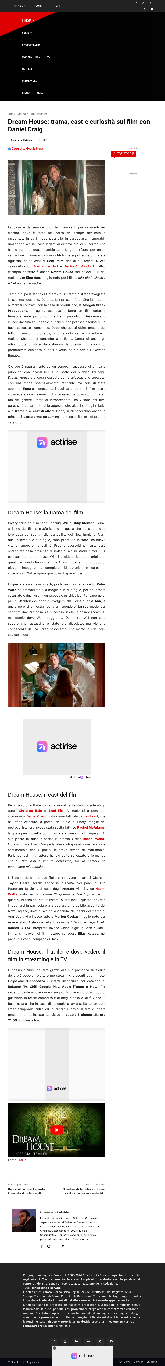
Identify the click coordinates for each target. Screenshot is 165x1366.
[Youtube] (152, 9)
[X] (144, 9)
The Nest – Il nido (77, 266)
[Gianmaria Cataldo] (24, 1229)
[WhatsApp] (82, 150)
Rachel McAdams (91, 827)
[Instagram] (143, 3)
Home (11, 113)
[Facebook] (136, 3)
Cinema (22, 113)
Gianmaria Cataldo (21, 139)
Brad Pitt (55, 811)
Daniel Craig (36, 816)
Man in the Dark (46, 266)
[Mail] (62, 1245)
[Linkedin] (91, 150)
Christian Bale (30, 811)
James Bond (88, 816)
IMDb (22, 1160)
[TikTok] (150, 3)
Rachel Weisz (94, 839)
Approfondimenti (38, 113)
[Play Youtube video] (56, 1130)
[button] (48, 56)
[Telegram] (101, 150)
